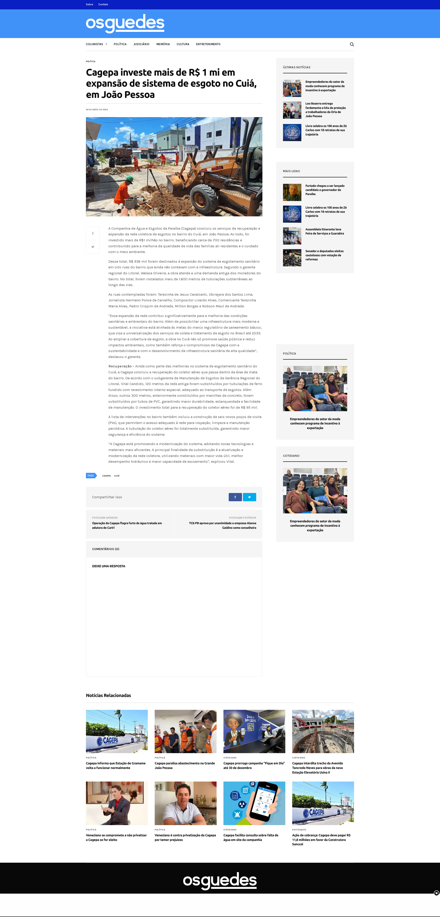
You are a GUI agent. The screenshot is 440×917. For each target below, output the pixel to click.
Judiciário (141, 44)
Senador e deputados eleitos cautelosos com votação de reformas (324, 255)
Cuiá (116, 475)
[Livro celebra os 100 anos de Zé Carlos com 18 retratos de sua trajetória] (292, 132)
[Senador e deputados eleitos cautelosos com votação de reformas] (292, 257)
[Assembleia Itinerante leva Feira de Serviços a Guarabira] (292, 236)
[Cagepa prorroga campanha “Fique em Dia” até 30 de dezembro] (254, 731)
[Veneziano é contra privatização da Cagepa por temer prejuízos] (186, 803)
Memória (163, 44)
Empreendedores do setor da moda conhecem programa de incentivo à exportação (325, 86)
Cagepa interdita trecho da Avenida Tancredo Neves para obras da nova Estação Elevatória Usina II (317, 767)
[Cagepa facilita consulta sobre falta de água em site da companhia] (254, 803)
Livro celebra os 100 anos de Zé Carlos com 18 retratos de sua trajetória (326, 130)
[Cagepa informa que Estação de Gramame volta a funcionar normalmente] (117, 731)
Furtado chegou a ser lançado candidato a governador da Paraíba (324, 190)
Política (120, 44)
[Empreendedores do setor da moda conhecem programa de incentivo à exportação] (292, 88)
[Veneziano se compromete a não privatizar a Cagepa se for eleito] (117, 803)
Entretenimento (208, 44)
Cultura (183, 44)
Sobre (89, 4)
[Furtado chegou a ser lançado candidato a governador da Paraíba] (292, 192)
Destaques (299, 830)
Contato (103, 4)
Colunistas (94, 44)
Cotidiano (229, 758)
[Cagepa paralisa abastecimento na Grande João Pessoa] (186, 731)
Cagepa (106, 475)
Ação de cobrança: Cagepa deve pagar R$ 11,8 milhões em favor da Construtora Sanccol (321, 839)
